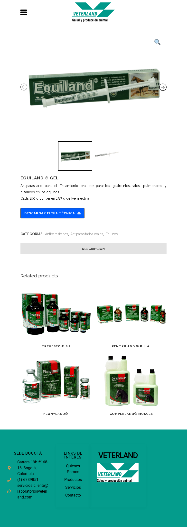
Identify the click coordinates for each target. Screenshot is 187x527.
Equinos (112, 234)
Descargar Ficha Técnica (49, 213)
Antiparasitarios (56, 234)
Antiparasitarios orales (86, 234)
